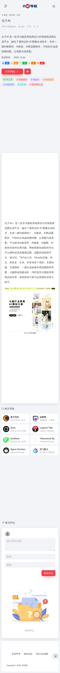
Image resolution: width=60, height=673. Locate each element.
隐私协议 (28, 653)
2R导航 (25, 665)
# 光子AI (22, 84)
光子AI (8, 223)
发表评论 (48, 573)
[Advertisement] (30, 119)
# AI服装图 (48, 79)
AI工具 (12, 15)
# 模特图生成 (36, 84)
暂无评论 (10, 522)
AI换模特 (24, 233)
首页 (6, 15)
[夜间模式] (55, 656)
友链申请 (16, 653)
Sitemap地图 (42, 653)
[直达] (27, 418)
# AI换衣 (35, 79)
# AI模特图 (9, 84)
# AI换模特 (22, 79)
